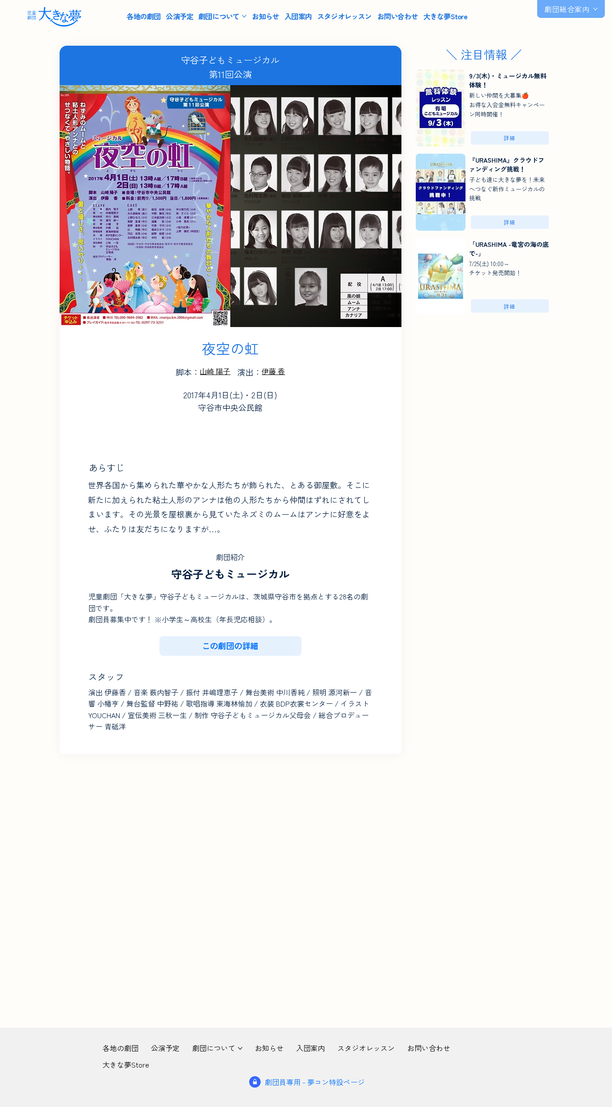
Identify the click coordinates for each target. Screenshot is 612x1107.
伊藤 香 (273, 371)
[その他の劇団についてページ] (244, 16)
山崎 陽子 (215, 371)
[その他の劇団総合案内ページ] (595, 9)
